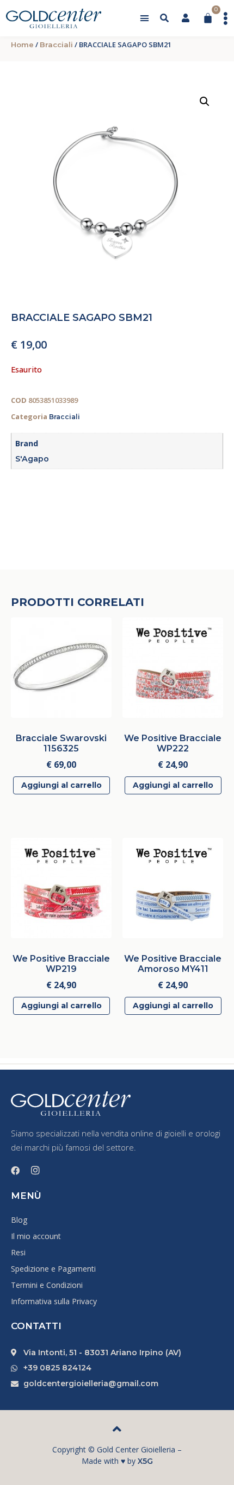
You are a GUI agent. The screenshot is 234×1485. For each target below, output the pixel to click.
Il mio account (36, 1236)
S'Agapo (32, 459)
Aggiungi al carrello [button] (61, 785)
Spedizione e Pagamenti (53, 1268)
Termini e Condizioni (47, 1285)
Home (22, 44)
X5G (145, 1461)
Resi (18, 1252)
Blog (19, 1220)
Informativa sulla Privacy (54, 1301)
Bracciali (56, 44)
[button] (145, 18)
